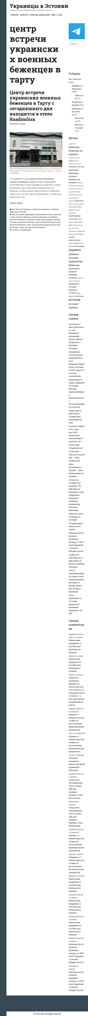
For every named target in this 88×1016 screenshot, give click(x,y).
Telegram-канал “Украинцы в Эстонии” (76, 517)
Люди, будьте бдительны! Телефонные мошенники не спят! (75, 416)
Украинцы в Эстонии (39, 5)
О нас (59, 15)
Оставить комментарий (21, 230)
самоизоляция (74, 240)
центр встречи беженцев (45, 222)
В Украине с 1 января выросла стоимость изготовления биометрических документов (76, 720)
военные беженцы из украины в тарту (25, 220)
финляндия (79, 296)
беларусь (72, 161)
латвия (75, 222)
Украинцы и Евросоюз (32, 209)
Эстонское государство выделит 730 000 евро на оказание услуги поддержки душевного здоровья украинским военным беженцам (76, 495)
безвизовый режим (74, 158)
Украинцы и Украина (50, 209)
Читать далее (16, 203)
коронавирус (75, 216)
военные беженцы (23, 217)
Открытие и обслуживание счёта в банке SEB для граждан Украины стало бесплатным (76, 789)
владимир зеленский (76, 167)
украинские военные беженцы (74, 271)
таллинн (77, 243)
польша (80, 234)
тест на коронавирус (76, 246)
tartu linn (15, 215)
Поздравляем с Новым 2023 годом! (76, 526)
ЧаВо (53, 15)
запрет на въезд (74, 204)
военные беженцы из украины (44, 217)
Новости (24, 15)
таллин (71, 243)
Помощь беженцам (40, 15)
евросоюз (79, 201)
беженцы (74, 147)
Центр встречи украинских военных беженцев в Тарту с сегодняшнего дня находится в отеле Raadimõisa (35, 105)
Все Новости (17, 209)
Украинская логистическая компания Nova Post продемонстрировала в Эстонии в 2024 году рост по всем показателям (77, 364)
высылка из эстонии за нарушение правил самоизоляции (76, 192)
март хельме (73, 225)
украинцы (73, 278)
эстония (28, 227)
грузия (80, 195)
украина (49, 220)
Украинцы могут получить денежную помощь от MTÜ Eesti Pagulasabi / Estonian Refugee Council (76, 542)
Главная (14, 15)
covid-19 (72, 144)
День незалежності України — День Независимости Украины (76, 470)
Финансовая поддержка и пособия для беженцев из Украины (75, 646)
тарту (44, 220)
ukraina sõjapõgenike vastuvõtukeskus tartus (36, 215)
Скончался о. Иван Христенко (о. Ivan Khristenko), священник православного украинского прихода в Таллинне (76, 336)
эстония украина (38, 227)
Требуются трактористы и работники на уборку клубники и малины (76, 561)
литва (80, 222)
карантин (72, 210)
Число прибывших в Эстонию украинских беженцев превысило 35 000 (75, 604)
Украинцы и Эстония (18, 212)
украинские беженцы (25, 222)
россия (72, 237)
